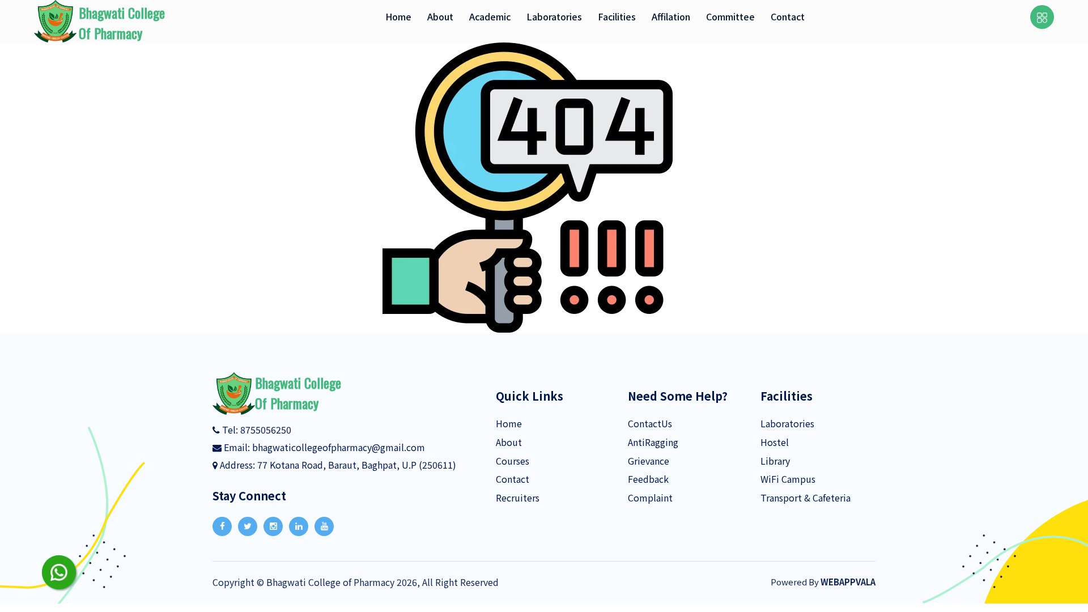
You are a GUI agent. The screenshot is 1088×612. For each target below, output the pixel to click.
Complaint (650, 497)
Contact (512, 479)
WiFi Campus (787, 479)
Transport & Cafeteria (805, 497)
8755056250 (264, 429)
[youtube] (324, 526)
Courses (512, 461)
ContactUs (650, 423)
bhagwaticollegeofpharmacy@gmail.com (338, 447)
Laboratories (787, 423)
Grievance (648, 461)
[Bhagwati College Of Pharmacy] (233, 392)
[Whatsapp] (59, 572)
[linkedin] (298, 526)
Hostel (774, 442)
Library (775, 461)
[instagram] (273, 526)
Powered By (823, 582)
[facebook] (222, 526)
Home (509, 423)
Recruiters (517, 497)
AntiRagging (653, 442)
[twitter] (247, 526)
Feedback (648, 479)
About (509, 442)
